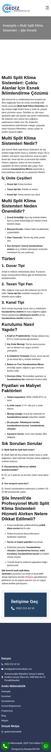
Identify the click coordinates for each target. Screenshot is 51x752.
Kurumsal (6, 696)
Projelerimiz (7, 711)
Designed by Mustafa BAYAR (25, 749)
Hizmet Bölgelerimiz (11, 706)
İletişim (4, 720)
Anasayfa (9, 25)
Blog (3, 716)
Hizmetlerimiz (8, 701)
